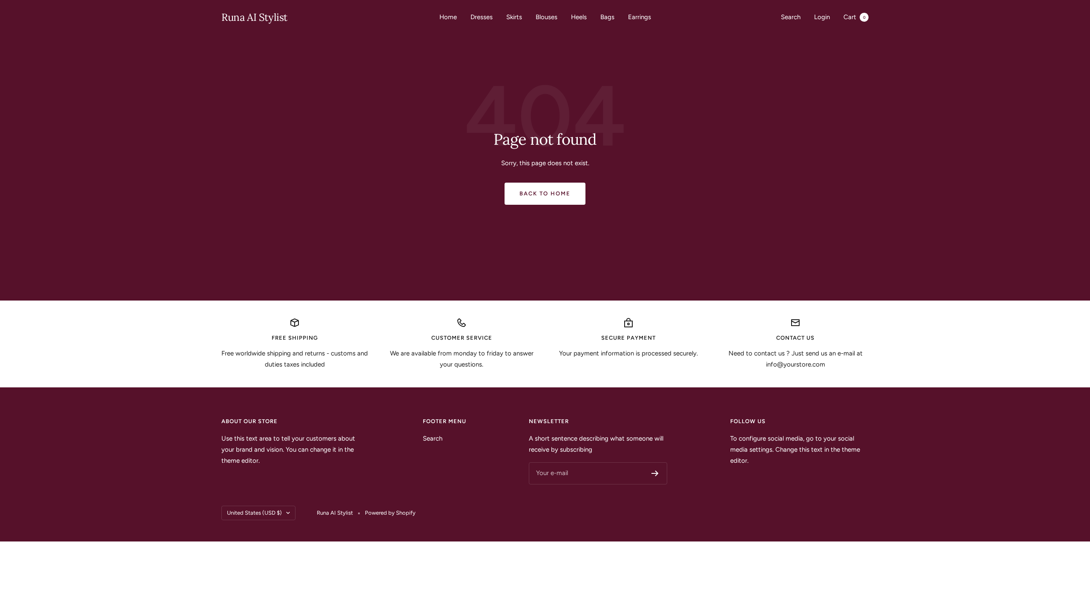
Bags (607, 17)
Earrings (639, 17)
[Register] (655, 473)
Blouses (546, 17)
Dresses (481, 17)
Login (822, 17)
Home (448, 17)
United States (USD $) (254, 513)
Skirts (514, 17)
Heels (579, 17)
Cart (854, 17)
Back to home (545, 193)
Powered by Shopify (390, 513)
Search (790, 17)
